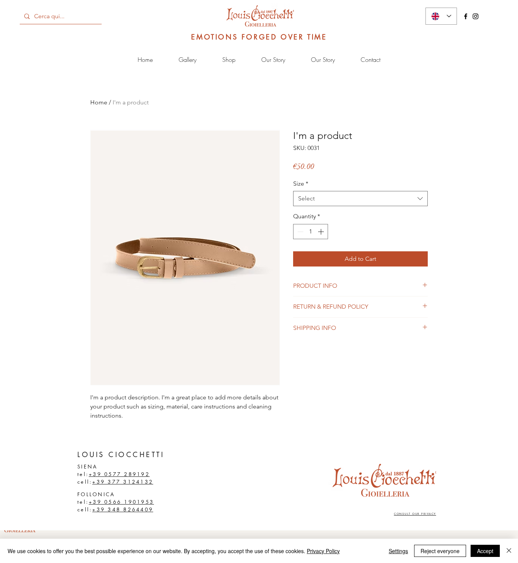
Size (300, 183)
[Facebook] (465, 16)
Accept (485, 551)
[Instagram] (475, 16)
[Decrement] (299, 231)
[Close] (508, 551)
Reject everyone (440, 551)
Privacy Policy (323, 551)
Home (98, 102)
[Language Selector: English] (441, 16)
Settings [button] (398, 551)
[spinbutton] (310, 231)
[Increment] (321, 231)
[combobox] (360, 198)
